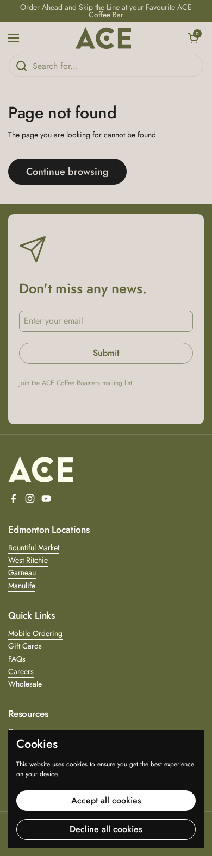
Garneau (22, 572)
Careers (21, 671)
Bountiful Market (33, 547)
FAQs (17, 658)
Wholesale (25, 683)
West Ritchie (28, 560)
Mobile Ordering (35, 633)
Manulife (21, 585)
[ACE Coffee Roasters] (103, 38)
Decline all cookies (106, 829)
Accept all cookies (106, 800)
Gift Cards (25, 645)
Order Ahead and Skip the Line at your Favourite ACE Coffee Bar (106, 10)
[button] (193, 38)
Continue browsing (67, 172)
